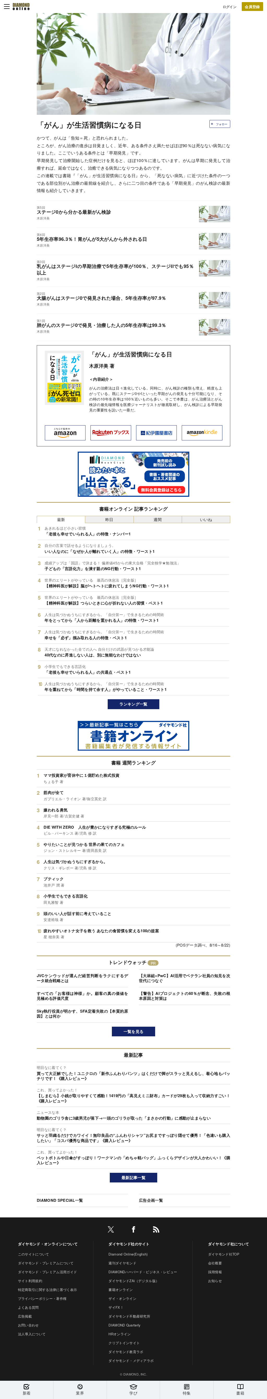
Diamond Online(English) (128, 1254)
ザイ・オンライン (122, 1298)
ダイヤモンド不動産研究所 (129, 1316)
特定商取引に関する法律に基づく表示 (47, 1289)
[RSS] (156, 1230)
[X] (110, 1230)
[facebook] (133, 1230)
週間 (158, 519)
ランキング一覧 (133, 704)
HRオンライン (119, 1333)
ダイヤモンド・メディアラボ (131, 1360)
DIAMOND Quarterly (124, 1325)
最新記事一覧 (133, 1177)
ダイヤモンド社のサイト (129, 1243)
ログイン (229, 6)
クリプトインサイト (124, 1342)
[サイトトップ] (21, 6)
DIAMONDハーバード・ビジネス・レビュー (142, 1271)
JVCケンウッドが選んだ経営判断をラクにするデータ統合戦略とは (82, 978)
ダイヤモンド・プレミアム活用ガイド (47, 1271)
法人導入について (32, 1333)
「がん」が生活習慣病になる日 (130, 354)
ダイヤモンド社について (228, 1243)
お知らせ (215, 1280)
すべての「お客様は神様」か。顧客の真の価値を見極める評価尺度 (82, 995)
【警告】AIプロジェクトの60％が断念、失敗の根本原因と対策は (184, 995)
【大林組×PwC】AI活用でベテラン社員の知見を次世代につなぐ (184, 978)
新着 (27, 1393)
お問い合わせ (28, 1325)
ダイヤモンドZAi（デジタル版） (133, 1280)
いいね (206, 519)
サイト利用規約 (30, 1280)
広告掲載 (25, 1316)
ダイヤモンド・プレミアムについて (46, 1262)
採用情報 (215, 1271)
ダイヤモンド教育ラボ (125, 1351)
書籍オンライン (120, 1289)
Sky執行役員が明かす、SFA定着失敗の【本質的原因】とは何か (82, 1013)
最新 (61, 519)
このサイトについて (33, 1254)
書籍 (240, 1393)
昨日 (109, 519)
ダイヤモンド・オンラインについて (48, 1243)
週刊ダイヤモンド (122, 1262)
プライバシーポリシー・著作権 (42, 1298)
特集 (187, 1393)
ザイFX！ (116, 1307)
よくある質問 (28, 1307)
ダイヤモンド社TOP (223, 1254)
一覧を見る (134, 1031)
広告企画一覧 (151, 1200)
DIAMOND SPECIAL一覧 (60, 1200)
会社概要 (215, 1262)
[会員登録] (252, 6)
